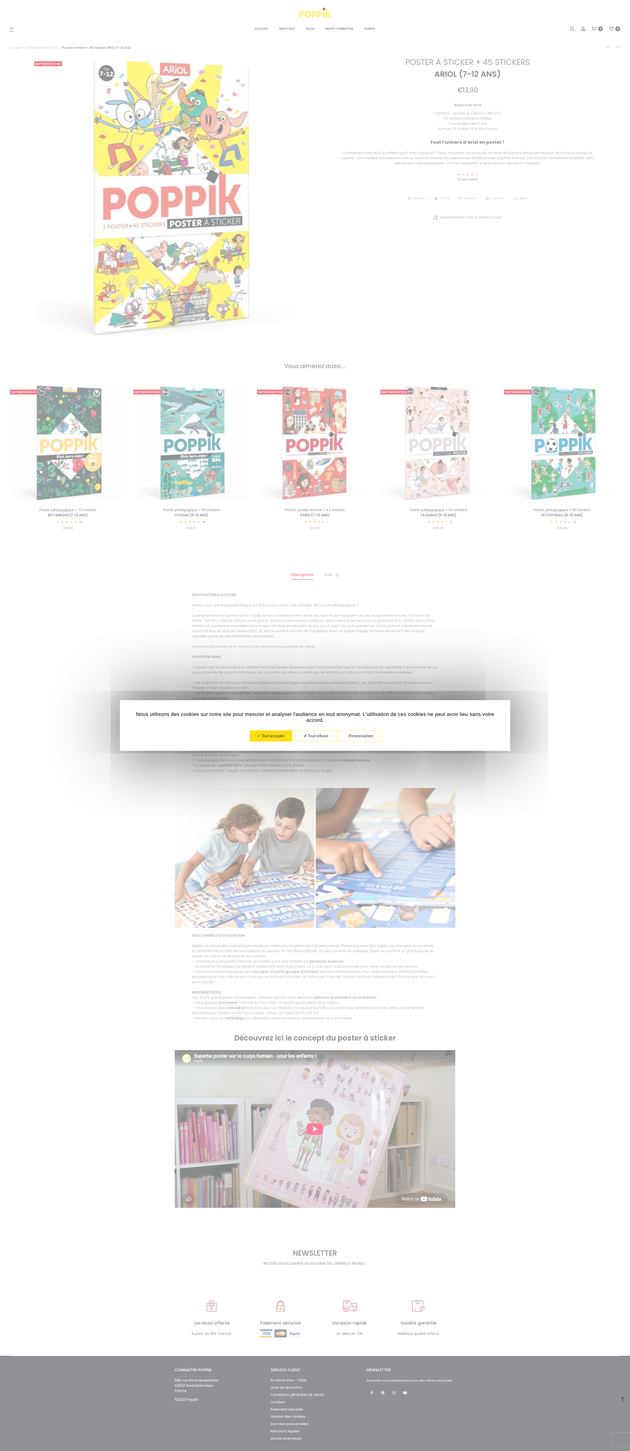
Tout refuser (317, 736)
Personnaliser (361, 736)
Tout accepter (272, 736)
